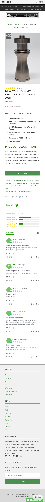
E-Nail (30, 183)
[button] (10, 253)
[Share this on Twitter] (12, 197)
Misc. (7, 423)
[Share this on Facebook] (15, 197)
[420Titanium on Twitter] (6, 456)
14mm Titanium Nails (21, 180)
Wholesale (8, 388)
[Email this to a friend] (26, 197)
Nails (7, 410)
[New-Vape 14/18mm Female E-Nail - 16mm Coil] (22, 58)
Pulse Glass (9, 420)
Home (7, 407)
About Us (8, 378)
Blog (6, 430)
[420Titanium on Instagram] (17, 456)
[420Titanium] (22, 15)
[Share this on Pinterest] (19, 197)
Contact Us (9, 375)
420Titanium (16, 494)
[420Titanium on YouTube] (14, 456)
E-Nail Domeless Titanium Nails (20, 191)
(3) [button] (16, 217)
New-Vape (9, 101)
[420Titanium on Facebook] (10, 456)
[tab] (10, 233)
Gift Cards (8, 395)
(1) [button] (16, 219)
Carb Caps (8, 413)
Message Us (35, 500)
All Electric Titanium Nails (18, 183)
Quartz (7, 426)
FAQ (6, 381)
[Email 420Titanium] (21, 456)
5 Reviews (19, 88)
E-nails (7, 417)
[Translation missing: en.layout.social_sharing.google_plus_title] (22, 197)
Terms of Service (11, 385)
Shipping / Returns (11, 391)
